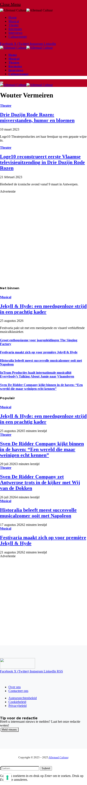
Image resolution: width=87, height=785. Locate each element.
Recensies (15, 29)
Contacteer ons (18, 691)
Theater (13, 25)
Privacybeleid (17, 705)
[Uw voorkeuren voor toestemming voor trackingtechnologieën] (7, 778)
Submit (46, 768)
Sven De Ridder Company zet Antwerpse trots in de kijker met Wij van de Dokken (40, 482)
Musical (13, 21)
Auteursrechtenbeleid (22, 698)
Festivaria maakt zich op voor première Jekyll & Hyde (38, 352)
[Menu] (1, 82)
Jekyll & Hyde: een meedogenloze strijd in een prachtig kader (43, 309)
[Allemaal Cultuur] (26, 47)
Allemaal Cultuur (58, 757)
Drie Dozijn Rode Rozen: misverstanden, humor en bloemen (37, 117)
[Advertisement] (43, 237)
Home (12, 17)
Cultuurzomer (17, 36)
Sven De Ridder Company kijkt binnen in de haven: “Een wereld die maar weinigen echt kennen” (41, 386)
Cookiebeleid (17, 702)
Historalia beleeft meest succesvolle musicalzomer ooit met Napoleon (38, 512)
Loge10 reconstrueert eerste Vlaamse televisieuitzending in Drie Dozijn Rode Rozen (42, 162)
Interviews (15, 33)
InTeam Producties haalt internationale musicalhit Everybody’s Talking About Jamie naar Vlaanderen (37, 374)
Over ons (14, 687)
